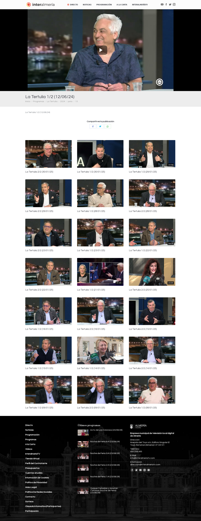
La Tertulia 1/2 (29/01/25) (143, 172)
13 (76, 101)
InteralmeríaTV (32, 454)
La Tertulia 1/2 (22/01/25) (143, 250)
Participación (32, 511)
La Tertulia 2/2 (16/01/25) (91, 329)
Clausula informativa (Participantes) (43, 506)
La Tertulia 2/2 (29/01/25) (39, 211)
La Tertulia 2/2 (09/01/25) (91, 408)
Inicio (27, 101)
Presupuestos (32, 468)
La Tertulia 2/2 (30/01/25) (39, 172)
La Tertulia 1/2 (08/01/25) (143, 408)
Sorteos (29, 501)
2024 (62, 101)
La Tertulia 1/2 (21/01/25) (91, 290)
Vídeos (28, 449)
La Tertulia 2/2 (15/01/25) (143, 329)
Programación (32, 435)
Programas (38, 101)
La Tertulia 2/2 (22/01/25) (39, 290)
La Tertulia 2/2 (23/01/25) (39, 250)
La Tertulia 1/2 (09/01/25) (39, 408)
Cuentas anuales (34, 473)
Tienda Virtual (32, 458)
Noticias (29, 430)
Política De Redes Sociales (38, 492)
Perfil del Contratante (36, 463)
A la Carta (30, 444)
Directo (29, 425)
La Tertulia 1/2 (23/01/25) (91, 250)
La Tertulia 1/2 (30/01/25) (91, 172)
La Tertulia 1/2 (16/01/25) (39, 329)
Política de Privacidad (36, 482)
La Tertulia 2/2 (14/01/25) (143, 368)
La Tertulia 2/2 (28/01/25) (143, 211)
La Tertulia (52, 101)
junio (70, 101)
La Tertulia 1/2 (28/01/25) (91, 211)
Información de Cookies (37, 478)
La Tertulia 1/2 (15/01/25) (39, 368)
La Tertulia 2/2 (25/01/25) (143, 290)
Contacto (30, 497)
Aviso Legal (31, 487)
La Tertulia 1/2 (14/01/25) (91, 368)
